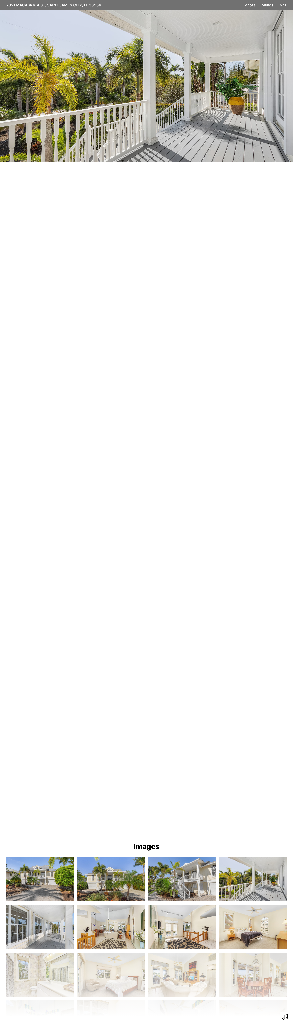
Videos (267, 5)
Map (283, 5)
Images (250, 5)
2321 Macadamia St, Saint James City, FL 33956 (53, 5)
